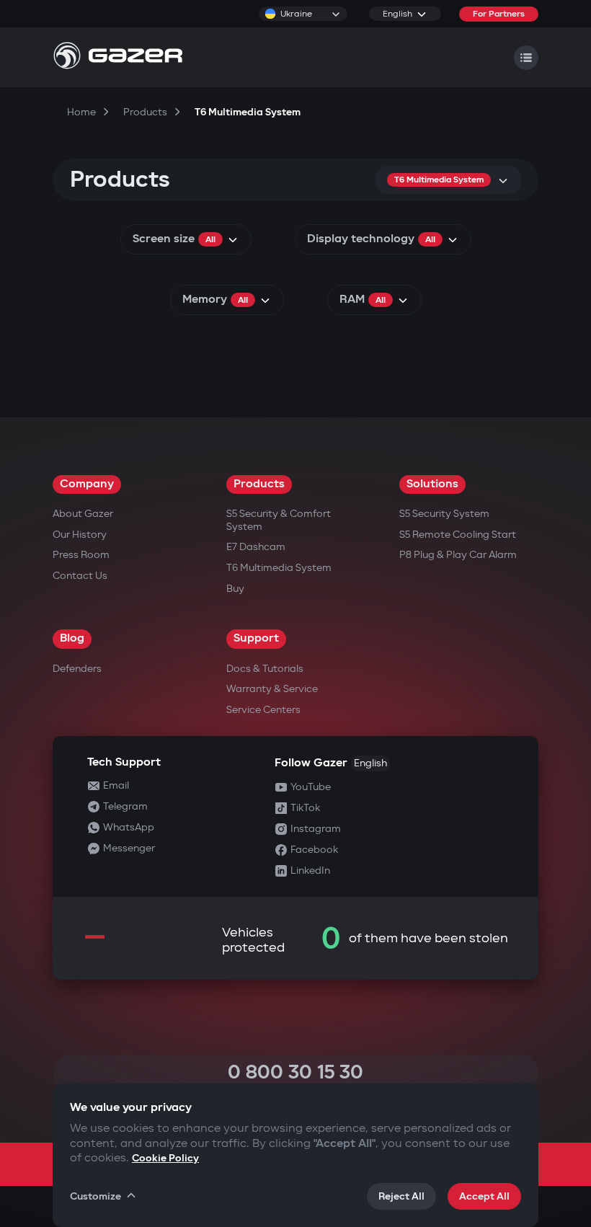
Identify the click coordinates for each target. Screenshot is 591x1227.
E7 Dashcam (255, 547)
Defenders (77, 669)
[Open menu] (526, 57)
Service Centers (263, 710)
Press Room (81, 555)
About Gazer (83, 514)
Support (256, 638)
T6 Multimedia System (279, 568)
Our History (80, 534)
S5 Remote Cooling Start (457, 534)
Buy (235, 589)
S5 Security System (444, 514)
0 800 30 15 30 (295, 1072)
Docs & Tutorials (264, 669)
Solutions (432, 484)
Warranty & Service (272, 689)
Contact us (80, 576)
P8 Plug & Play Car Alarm (458, 555)
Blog (72, 638)
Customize (95, 1196)
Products (259, 484)
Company (87, 484)
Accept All (484, 1196)
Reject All (401, 1196)
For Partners (499, 14)
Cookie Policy (165, 1158)
